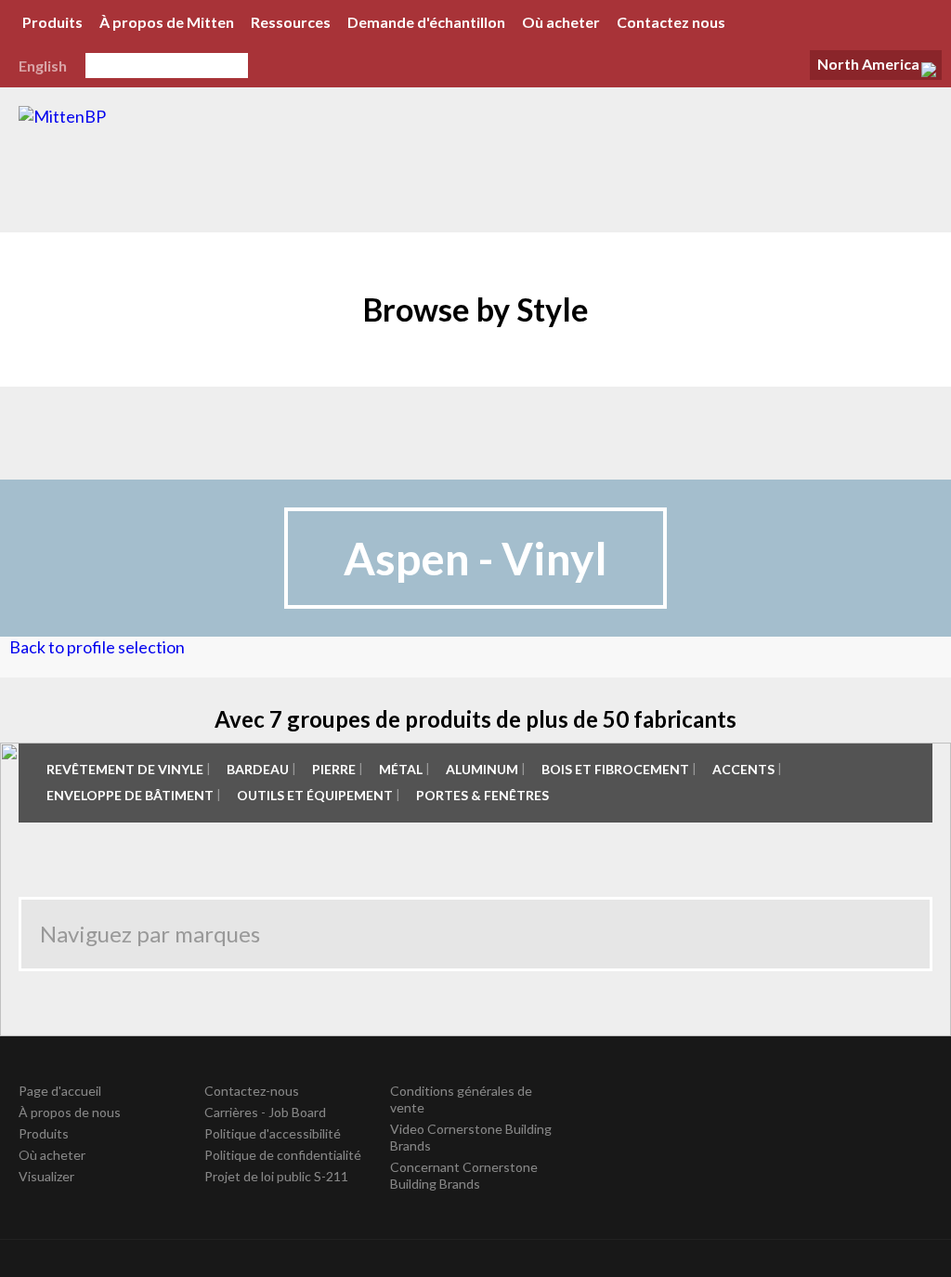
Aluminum (482, 769)
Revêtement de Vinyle (124, 769)
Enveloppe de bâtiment (130, 795)
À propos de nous (70, 1112)
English (43, 65)
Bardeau (258, 769)
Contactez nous (671, 22)
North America (868, 63)
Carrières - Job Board (265, 1112)
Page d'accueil (60, 1091)
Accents (743, 769)
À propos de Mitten (166, 22)
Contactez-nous (251, 1091)
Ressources (291, 22)
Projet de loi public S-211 (276, 1176)
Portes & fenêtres (482, 795)
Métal (401, 769)
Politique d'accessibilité (272, 1133)
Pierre (334, 769)
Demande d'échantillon (426, 22)
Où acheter (561, 22)
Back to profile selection (97, 647)
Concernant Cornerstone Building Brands (464, 1175)
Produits (52, 22)
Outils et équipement (315, 795)
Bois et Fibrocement (615, 769)
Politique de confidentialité (282, 1155)
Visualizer (46, 1176)
